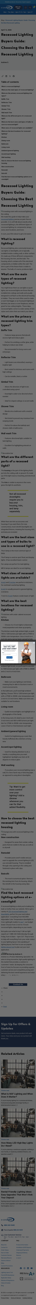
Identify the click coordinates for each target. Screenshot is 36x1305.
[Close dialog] (34, 643)
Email (3, 652)
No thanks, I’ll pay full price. (9, 660)
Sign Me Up (9, 657)
